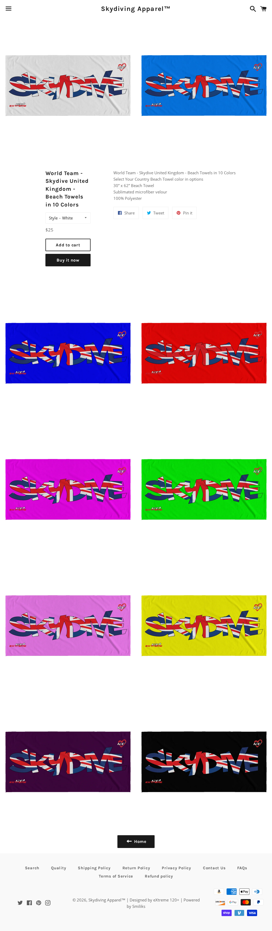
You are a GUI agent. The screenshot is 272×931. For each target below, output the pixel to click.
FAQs (242, 868)
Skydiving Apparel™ (136, 9)
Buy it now (68, 260)
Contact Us (214, 868)
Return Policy (136, 868)
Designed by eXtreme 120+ (154, 900)
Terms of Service (116, 876)
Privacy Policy (176, 868)
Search (32, 868)
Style (53, 218)
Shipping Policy (94, 868)
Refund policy (159, 876)
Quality (58, 868)
